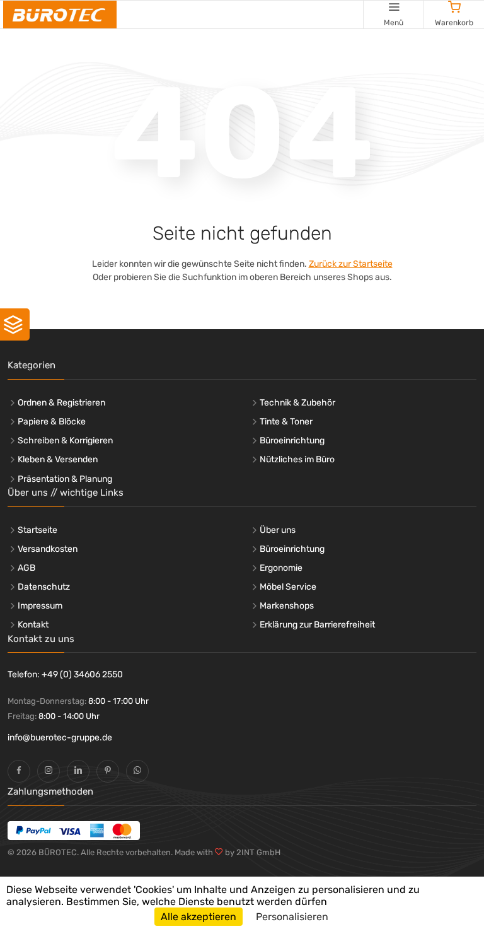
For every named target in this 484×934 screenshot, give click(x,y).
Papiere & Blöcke (52, 421)
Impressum (40, 605)
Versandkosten (48, 549)
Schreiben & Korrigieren (65, 440)
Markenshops (287, 605)
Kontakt (33, 624)
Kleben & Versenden (58, 459)
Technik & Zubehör (297, 402)
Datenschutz (44, 586)
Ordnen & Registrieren (61, 402)
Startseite (37, 530)
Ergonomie (281, 568)
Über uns (278, 530)
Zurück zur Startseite (351, 264)
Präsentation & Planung (65, 479)
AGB (26, 568)
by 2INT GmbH (251, 852)
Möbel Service (288, 586)
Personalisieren (292, 917)
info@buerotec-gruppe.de (60, 737)
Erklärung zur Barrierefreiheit (317, 624)
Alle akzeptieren (198, 917)
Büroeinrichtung (292, 440)
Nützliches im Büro (297, 459)
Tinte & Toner (286, 421)
